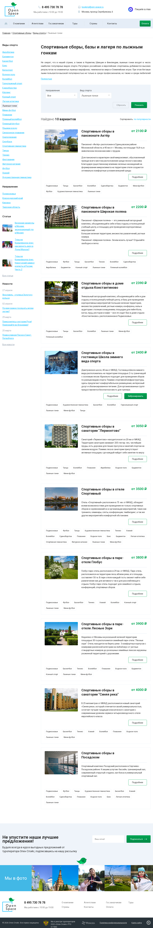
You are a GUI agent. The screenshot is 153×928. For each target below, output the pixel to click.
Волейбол (7, 79)
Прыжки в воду (9, 128)
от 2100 (139, 131)
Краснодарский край (12, 198)
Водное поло (8, 74)
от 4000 (139, 689)
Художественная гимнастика (16, 177)
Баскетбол (7, 61)
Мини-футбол (9, 110)
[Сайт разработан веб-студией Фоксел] (88, 923)
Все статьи (7, 276)
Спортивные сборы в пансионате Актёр (97, 133)
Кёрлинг (6, 92)
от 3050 (139, 426)
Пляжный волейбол (12, 119)
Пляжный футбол (10, 124)
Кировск (6, 202)
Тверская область (11, 207)
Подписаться (136, 839)
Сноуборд (7, 141)
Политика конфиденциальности (113, 923)
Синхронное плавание (13, 132)
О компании (19, 23)
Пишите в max (143, 9)
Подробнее (137, 177)
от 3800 (139, 557)
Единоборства (9, 88)
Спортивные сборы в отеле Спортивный (102, 491)
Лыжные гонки (9, 106)
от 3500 (139, 489)
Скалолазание (9, 137)
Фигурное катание (11, 164)
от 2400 (139, 352)
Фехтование (8, 159)
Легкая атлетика (10, 101)
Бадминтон (8, 56)
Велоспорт (7, 70)
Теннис (5, 155)
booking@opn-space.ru (93, 7)
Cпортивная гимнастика (14, 146)
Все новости (8, 345)
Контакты (112, 23)
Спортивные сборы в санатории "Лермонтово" (101, 428)
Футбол (6, 168)
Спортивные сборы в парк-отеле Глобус (102, 560)
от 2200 (139, 207)
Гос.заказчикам (56, 23)
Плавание (7, 115)
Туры (74, 23)
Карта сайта (136, 923)
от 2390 (139, 283)
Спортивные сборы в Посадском (97, 755)
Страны (93, 23)
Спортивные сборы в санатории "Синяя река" (100, 692)
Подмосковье (9, 194)
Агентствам (37, 23)
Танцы (5, 150)
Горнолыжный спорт (12, 83)
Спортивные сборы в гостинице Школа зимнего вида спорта (102, 357)
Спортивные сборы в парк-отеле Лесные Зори (102, 626)
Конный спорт (9, 97)
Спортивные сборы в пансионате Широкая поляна (103, 209)
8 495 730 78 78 (52, 7)
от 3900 (139, 623)
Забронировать (135, 396)
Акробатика (8, 52)
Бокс (4, 65)
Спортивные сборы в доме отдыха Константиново (102, 285)
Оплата (145, 23)
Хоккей (5, 173)
